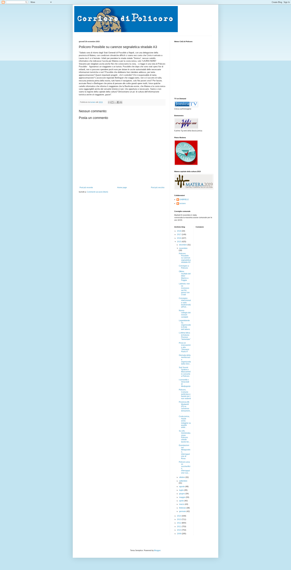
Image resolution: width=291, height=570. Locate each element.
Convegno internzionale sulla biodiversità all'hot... (185, 302)
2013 (179, 519)
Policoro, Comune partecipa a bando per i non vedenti (185, 394)
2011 (179, 526)
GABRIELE (184, 199)
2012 (179, 523)
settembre (183, 481)
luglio (181, 490)
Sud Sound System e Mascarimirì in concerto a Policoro (185, 371)
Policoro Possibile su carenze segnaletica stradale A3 (185, 258)
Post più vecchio (157, 187)
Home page (122, 187)
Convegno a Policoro (184, 267)
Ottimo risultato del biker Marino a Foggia (185, 275)
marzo (182, 504)
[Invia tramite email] (109, 102)
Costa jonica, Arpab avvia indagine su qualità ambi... (185, 421)
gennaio (182, 511)
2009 (179, 534)
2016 (179, 238)
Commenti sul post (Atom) (97, 192)
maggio (182, 497)
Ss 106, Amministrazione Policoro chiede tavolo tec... (184, 436)
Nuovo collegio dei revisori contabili (185, 313)
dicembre (183, 245)
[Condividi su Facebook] (118, 102)
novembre (183, 248)
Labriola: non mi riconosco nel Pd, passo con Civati (184, 289)
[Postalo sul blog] (112, 102)
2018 (179, 231)
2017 (179, 234)
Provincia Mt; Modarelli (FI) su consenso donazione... (185, 407)
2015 (179, 242)
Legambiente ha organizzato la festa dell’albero (185, 324)
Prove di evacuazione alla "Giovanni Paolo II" (185, 347)
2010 (179, 530)
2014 (179, 516)
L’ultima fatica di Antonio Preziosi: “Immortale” (185, 336)
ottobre (182, 477)
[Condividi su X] (115, 102)
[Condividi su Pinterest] (120, 102)
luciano (183, 203)
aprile (181, 501)
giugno (182, 494)
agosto (182, 486)
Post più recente (86, 187)
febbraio (182, 508)
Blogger (157, 550)
